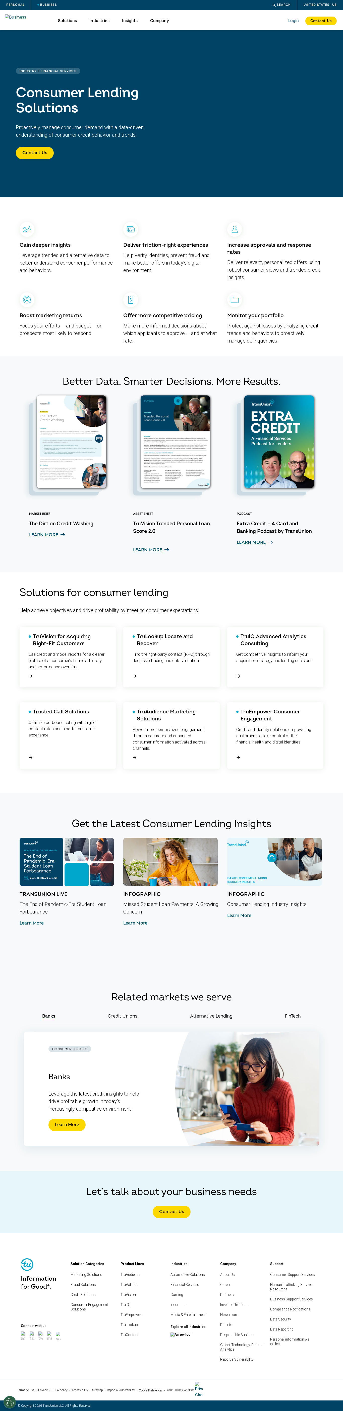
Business (48, 5)
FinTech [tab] (293, 1016)
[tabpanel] (171, 1089)
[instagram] (50, 1342)
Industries (99, 20)
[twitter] (41, 1342)
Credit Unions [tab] (122, 1016)
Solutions (67, 20)
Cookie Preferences (151, 1390)
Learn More (67, 1125)
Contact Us (321, 21)
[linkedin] (24, 1342)
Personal (15, 5)
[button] (281, 5)
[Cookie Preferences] (10, 1402)
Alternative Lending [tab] (211, 1016)
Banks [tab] (48, 1016)
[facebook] (32, 1342)
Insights (130, 20)
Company (159, 20)
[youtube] (59, 1342)
